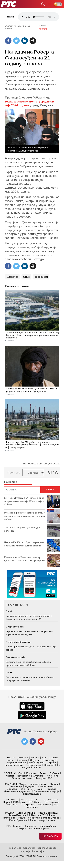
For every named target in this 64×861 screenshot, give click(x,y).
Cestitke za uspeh (15, 657)
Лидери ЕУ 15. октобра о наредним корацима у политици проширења (24, 544)
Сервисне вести (13, 765)
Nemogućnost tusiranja (18, 641)
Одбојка (54, 773)
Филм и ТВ (26, 788)
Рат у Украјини (37, 762)
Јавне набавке (48, 825)
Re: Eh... (10, 672)
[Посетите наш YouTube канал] (41, 741)
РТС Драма (19, 802)
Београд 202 (38, 815)
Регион (35, 757)
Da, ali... (10, 611)
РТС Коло (11, 804)
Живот (22, 783)
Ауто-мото (52, 775)
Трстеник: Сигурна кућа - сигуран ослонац (22, 529)
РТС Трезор (27, 804)
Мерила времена (16, 762)
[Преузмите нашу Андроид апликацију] (32, 715)
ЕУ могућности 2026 (41, 766)
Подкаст (49, 765)
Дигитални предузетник (17, 791)
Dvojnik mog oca (15, 626)
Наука (39, 788)
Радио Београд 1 (25, 812)
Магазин (11, 783)
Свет (45, 757)
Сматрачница (33, 765)
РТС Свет (46, 799)
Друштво (35, 760)
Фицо (26, 276)
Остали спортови (22, 778)
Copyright (28, 847)
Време (52, 762)
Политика (22, 757)
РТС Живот (35, 802)
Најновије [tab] (10, 482)
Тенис (43, 773)
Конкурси (20, 828)
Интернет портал (39, 828)
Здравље (12, 788)
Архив (51, 820)
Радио (9, 812)
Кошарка (31, 773)
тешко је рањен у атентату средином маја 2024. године (29, 103)
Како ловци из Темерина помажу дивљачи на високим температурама (24, 559)
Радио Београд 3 (18, 815)
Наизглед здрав (32, 793)
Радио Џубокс (51, 817)
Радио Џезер (37, 820)
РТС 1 (14, 799)
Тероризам (41, 276)
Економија (49, 760)
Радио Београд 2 (48, 812)
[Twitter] (16, 40)
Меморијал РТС (43, 778)
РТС (8, 825)
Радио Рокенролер (29, 817)
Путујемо (30, 786)
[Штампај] (33, 40)
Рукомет (9, 775)
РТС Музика (44, 804)
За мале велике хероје (46, 791)
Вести (11, 757)
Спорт (8, 773)
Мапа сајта (50, 836)
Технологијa (15, 786)
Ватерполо (23, 775)
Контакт (17, 825)
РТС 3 (34, 799)
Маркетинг (31, 825)
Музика (54, 783)
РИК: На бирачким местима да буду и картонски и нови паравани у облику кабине (24, 516)
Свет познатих (46, 786)
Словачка (12, 276)
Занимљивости (38, 783)
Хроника (22, 760)
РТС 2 (24, 799)
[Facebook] (8, 40)
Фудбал (18, 773)
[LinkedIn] (24, 40)
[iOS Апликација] (32, 584)
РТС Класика (52, 802)
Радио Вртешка (18, 820)
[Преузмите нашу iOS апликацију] (32, 706)
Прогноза (13, 472)
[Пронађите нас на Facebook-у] (33, 741)
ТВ (7, 799)
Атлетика (38, 775)
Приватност (14, 847)
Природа (51, 788)
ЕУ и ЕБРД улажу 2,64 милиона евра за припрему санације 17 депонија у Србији (24, 501)
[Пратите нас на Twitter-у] (24, 741)
